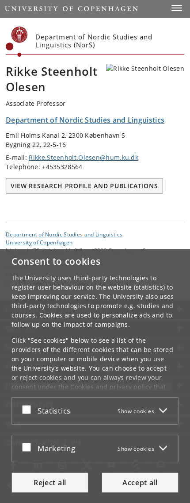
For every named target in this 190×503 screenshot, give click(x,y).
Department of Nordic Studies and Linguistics (64, 234)
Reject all (50, 483)
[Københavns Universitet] (17, 42)
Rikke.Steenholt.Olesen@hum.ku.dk (83, 157)
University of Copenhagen (39, 242)
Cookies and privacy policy (111, 387)
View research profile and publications (84, 186)
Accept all (140, 483)
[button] (177, 8)
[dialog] (95, 376)
